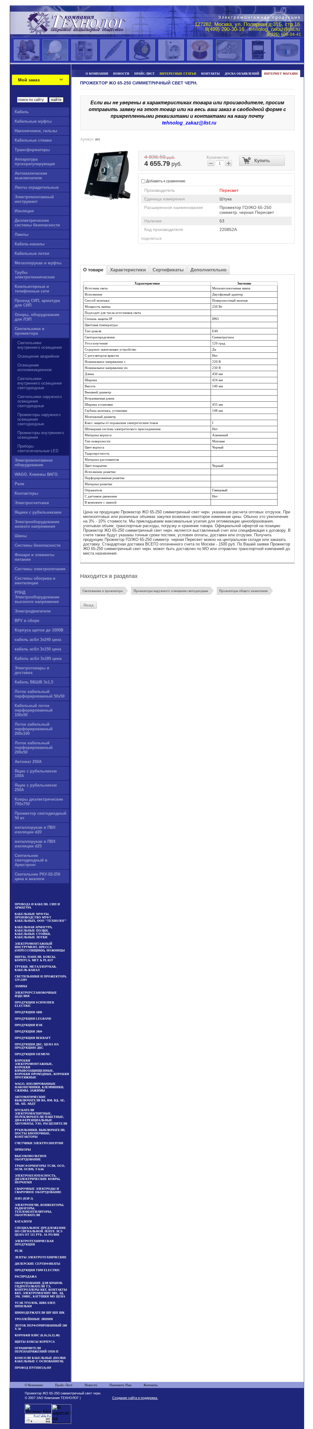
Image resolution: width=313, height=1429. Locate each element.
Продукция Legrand (33, 1018)
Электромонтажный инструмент (34, 199)
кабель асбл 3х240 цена (38, 639)
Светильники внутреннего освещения (39, 345)
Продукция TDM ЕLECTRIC (37, 1270)
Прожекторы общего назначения (243, 591)
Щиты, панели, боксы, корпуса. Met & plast (35, 958)
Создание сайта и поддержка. (135, 1398)
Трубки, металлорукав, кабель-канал (36, 968)
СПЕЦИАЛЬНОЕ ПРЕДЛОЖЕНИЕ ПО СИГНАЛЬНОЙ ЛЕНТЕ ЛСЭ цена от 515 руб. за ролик (40, 1231)
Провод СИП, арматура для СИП (37, 302)
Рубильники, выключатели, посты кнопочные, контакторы (40, 1133)
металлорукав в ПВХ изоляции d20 (35, 829)
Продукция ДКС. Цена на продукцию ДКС (37, 1046)
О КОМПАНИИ (97, 73)
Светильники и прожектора (29, 331)
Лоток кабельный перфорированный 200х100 (34, 729)
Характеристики (128, 269)
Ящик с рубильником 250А (36, 787)
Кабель (22, 112)
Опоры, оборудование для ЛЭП (37, 317)
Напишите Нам (120, 1385)
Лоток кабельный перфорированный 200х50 (34, 747)
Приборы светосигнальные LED (37, 448)
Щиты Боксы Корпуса (35, 1341)
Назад (88, 605)
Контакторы (26, 493)
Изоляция (24, 211)
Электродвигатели (33, 611)
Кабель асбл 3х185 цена (38, 658)
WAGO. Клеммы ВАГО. (37, 474)
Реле (19, 484)
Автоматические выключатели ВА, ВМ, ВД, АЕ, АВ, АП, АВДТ (40, 1100)
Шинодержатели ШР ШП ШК (39, 1312)
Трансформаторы (32, 149)
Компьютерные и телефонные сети (32, 288)
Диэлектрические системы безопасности (37, 222)
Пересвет (228, 190)
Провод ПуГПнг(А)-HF (33, 1367)
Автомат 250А (28, 761)
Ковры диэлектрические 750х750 (39, 801)
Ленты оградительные (37, 187)
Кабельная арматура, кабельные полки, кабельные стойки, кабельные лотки (34, 932)
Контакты (150, 1385)
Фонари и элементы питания (34, 557)
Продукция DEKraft (33, 1038)
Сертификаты (168, 269)
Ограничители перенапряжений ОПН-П (36, 1349)
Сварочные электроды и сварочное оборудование (38, 1190)
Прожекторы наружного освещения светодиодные (39, 419)
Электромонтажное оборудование (34, 462)
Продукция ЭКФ (28, 1031)
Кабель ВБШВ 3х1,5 (34, 682)
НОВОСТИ (121, 73)
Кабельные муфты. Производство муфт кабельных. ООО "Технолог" (41, 917)
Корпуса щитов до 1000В (39, 630)
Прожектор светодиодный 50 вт (40, 815)
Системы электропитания (40, 569)
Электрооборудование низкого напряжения (37, 524)
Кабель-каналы (30, 244)
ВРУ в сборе (27, 620)
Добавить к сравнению (165, 181)
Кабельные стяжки (33, 140)
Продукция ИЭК (28, 1025)
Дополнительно (208, 269)
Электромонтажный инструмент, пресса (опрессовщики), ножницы (40, 947)
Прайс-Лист (63, 1385)
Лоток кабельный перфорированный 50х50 (39, 693)
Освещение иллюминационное (34, 367)
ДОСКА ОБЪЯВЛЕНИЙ (242, 73)
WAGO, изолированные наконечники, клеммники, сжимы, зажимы (39, 1087)
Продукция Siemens (32, 1054)
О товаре (93, 269)
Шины (21, 536)
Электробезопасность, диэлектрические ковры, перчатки (38, 1179)
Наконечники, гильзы (36, 130)
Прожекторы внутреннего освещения (40, 435)
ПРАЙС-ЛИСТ (144, 73)
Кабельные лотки (32, 253)
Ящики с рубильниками (38, 512)
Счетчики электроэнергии (39, 1143)
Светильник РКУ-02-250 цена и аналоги (37, 876)
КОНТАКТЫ (210, 73)
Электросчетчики (32, 503)
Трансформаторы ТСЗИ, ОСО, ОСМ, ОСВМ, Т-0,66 (40, 1167)
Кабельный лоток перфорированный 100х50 (34, 710)
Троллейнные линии (34, 1319)
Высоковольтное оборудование (31, 1157)
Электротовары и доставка (32, 670)
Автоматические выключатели (31, 175)
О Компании (34, 1385)
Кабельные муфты (33, 121)
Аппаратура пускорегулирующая (35, 161)
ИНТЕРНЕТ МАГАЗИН (281, 73)
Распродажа (26, 1276)
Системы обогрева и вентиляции (35, 580)
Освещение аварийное (38, 356)
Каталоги (23, 1221)
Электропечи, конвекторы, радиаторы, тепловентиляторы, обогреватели (39, 1210)
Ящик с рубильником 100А (36, 773)
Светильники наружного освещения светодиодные (39, 401)
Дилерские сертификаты (37, 1263)
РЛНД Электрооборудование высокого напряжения (37, 597)
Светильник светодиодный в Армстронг (31, 860)
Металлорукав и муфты (38, 263)
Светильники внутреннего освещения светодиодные (39, 383)
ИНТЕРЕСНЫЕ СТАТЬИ (178, 73)
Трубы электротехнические (35, 274)
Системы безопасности (38, 545)
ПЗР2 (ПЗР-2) (24, 1198)
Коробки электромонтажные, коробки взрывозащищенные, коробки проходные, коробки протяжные (42, 1069)
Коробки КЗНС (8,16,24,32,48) (37, 1335)
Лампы (21, 234)
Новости (91, 1385)
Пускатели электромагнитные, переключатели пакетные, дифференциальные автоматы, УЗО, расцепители (41, 1116)
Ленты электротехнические (41, 1257)
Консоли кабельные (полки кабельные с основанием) (40, 1359)
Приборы (23, 1149)
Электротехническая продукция (34, 1242)
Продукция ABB (28, 1012)
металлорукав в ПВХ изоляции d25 (35, 843)
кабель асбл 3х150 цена (38, 649)
